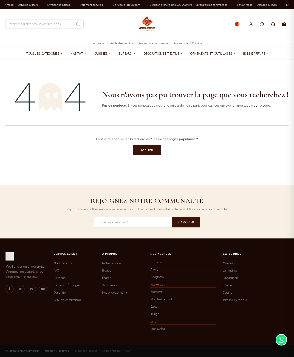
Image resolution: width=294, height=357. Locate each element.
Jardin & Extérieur (235, 300)
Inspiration (99, 43)
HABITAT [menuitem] (77, 53)
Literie (227, 285)
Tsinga (154, 314)
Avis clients (109, 285)
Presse (106, 278)
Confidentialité (111, 350)
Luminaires (230, 270)
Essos (153, 306)
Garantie (60, 292)
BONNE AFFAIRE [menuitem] (254, 53)
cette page (262, 106)
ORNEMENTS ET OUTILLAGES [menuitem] (211, 53)
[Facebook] (10, 289)
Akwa (154, 269)
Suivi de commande (67, 300)
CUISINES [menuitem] (101, 53)
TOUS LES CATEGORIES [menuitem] (43, 53)
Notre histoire (111, 263)
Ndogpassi (157, 277)
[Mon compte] (250, 24)
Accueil (147, 150)
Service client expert (124, 4)
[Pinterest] (32, 289)
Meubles (229, 263)
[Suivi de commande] (261, 24)
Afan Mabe (157, 329)
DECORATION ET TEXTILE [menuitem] (162, 53)
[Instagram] (21, 289)
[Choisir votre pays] (238, 24)
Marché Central (161, 299)
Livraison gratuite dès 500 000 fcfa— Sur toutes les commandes (187, 4)
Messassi (156, 292)
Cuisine (227, 292)
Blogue (106, 270)
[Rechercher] (77, 24)
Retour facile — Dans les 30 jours (255, 4)
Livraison (59, 278)
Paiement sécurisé (90, 4)
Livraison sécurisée (57, 4)
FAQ (56, 270)
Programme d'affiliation (188, 43)
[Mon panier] (283, 24)
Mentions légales (86, 350)
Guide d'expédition (121, 43)
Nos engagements (114, 292)
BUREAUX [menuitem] (126, 53)
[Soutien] (272, 24)
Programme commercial (153, 43)
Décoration (230, 278)
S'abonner (186, 222)
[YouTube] (43, 289)
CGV (128, 350)
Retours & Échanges (67, 285)
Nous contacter (64, 263)
